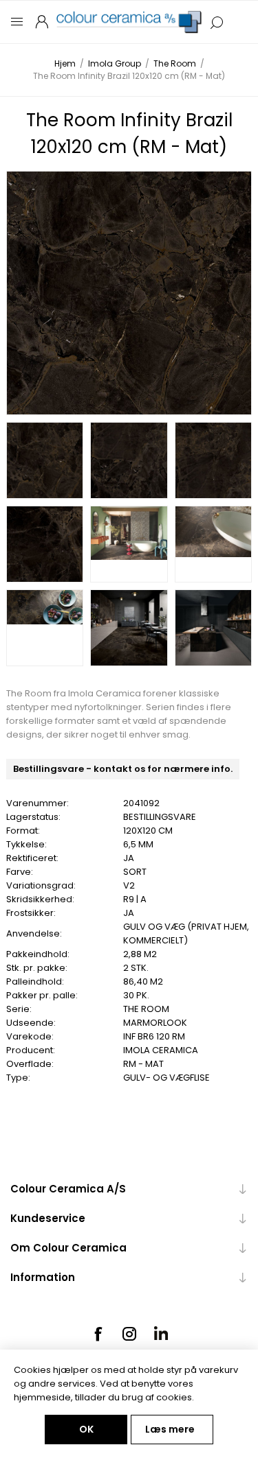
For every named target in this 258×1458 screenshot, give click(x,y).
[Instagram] (129, 1334)
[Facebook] (97, 1334)
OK (86, 1429)
